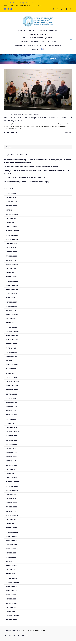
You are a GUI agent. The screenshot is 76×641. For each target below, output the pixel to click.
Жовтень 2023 (12, 335)
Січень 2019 (10, 574)
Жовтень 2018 (12, 586)
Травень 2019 (11, 557)
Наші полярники (49, 41)
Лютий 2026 (11, 218)
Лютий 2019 (11, 570)
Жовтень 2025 (12, 235)
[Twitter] (62, 9)
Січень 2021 (10, 473)
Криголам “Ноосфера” (29, 41)
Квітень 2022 (11, 411)
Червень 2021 (11, 452)
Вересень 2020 (12, 490)
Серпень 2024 (11, 294)
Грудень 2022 (11, 377)
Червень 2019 (11, 553)
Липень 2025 (11, 248)
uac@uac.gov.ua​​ (27, 2)
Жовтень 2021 (11, 436)
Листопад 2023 (12, 331)
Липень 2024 (11, 298)
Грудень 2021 (11, 427)
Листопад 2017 (12, 616)
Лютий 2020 (11, 519)
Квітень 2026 (11, 210)
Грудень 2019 (11, 528)
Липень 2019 (11, 549)
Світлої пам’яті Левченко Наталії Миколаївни (24, 177)
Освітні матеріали (53, 45)
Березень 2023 (12, 365)
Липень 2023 (11, 348)
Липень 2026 (11, 197)
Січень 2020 (11, 524)
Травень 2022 (11, 406)
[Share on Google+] (12, 132)
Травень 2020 (11, 507)
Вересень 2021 (11, 440)
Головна (21, 30)
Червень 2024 (11, 302)
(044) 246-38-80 (10, 3)
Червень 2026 (11, 202)
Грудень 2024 (11, 277)
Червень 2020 (11, 503)
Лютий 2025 (11, 268)
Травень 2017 (11, 620)
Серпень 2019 (11, 545)
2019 (59, 59)
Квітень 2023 (11, 360)
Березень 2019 (11, 565)
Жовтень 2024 (12, 285)
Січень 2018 (10, 611)
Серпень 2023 (11, 344)
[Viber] (70, 9)
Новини (35, 49)
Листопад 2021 (12, 432)
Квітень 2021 (11, 461)
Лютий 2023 (11, 369)
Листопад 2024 (12, 281)
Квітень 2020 (11, 511)
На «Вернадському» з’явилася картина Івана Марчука (27, 182)
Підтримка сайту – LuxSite (13, 631)
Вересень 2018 (12, 591)
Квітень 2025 (11, 260)
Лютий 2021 (10, 469)
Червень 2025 (11, 252)
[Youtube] (53, 9)
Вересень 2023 (12, 340)
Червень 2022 (11, 402)
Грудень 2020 (11, 478)
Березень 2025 (12, 264)
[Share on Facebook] (4, 132)
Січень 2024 (11, 323)
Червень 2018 (11, 599)
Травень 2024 (11, 306)
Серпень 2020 (11, 494)
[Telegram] (66, 9)
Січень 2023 (10, 373)
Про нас (31, 30)
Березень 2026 (12, 214)
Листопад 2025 (12, 231)
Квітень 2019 (11, 561)
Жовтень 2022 (12, 386)
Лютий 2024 (11, 319)
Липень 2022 (11, 398)
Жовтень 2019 (12, 536)
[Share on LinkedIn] (16, 132)
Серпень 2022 (11, 394)
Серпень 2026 (11, 193)
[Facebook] (48, 9)
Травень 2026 (11, 206)
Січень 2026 (11, 222)
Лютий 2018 (11, 607)
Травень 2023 (11, 356)
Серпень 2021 (11, 444)
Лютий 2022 (11, 419)
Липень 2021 (11, 448)
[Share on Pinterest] (20, 132)
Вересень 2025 (12, 239)
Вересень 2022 (12, 390)
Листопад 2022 (12, 381)
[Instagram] (57, 9)
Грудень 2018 (11, 578)
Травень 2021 (11, 457)
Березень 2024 (12, 314)
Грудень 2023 (11, 327)
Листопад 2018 (12, 582)
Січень (66, 59)
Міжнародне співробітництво (28, 45)
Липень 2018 (11, 595)
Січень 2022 (10, 423)
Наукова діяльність (48, 30)
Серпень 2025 (11, 243)
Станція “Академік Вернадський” (37, 38)
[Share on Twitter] (8, 132)
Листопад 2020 (12, 482)
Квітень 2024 (11, 310)
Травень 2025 (11, 256)
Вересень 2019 (12, 540)
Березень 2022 (12, 415)
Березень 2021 (11, 465)
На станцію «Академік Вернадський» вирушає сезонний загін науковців (38, 119)
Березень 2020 (12, 515)
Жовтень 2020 (12, 486)
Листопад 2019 (12, 532)
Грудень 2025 (11, 227)
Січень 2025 (10, 273)
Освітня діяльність (38, 34)
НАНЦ (31, 114)
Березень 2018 (11, 603)
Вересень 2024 (12, 289)
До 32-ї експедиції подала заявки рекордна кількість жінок (31, 166)
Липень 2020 (11, 498)
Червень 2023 (11, 352)
